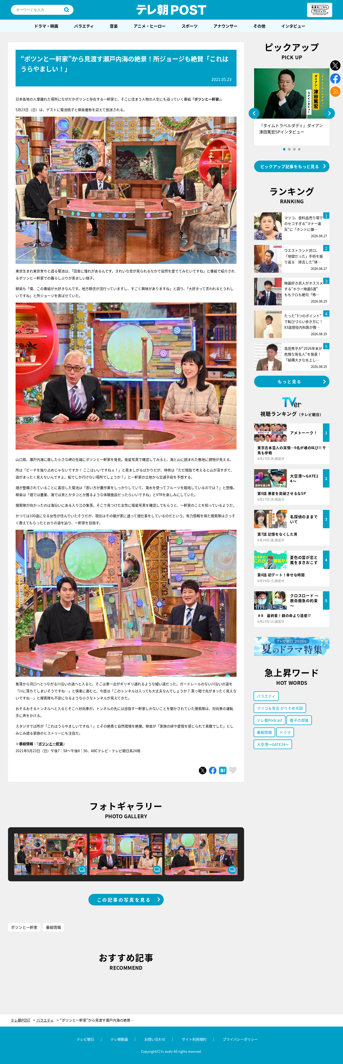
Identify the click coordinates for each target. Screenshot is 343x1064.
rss (335, 91)
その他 (259, 26)
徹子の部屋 (299, 720)
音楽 (114, 26)
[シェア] (212, 770)
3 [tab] (294, 149)
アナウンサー (225, 26)
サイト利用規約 (194, 1039)
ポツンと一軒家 (50, 743)
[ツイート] (202, 770)
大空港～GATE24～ (273, 744)
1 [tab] (284, 149)
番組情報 (53, 927)
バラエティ (84, 26)
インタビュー (293, 26)
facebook (335, 78)
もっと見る (290, 381)
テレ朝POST (171, 9)
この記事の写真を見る (124, 899)
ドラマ (285, 732)
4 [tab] (299, 149)
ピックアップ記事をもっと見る (289, 166)
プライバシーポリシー (240, 1039)
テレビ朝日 (85, 1039)
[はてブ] (222, 770)
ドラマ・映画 (46, 26)
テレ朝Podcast (269, 720)
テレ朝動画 (119, 1039)
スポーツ (190, 26)
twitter (335, 65)
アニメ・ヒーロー (150, 26)
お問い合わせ (154, 1039)
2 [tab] (289, 149)
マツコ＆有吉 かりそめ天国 (280, 708)
